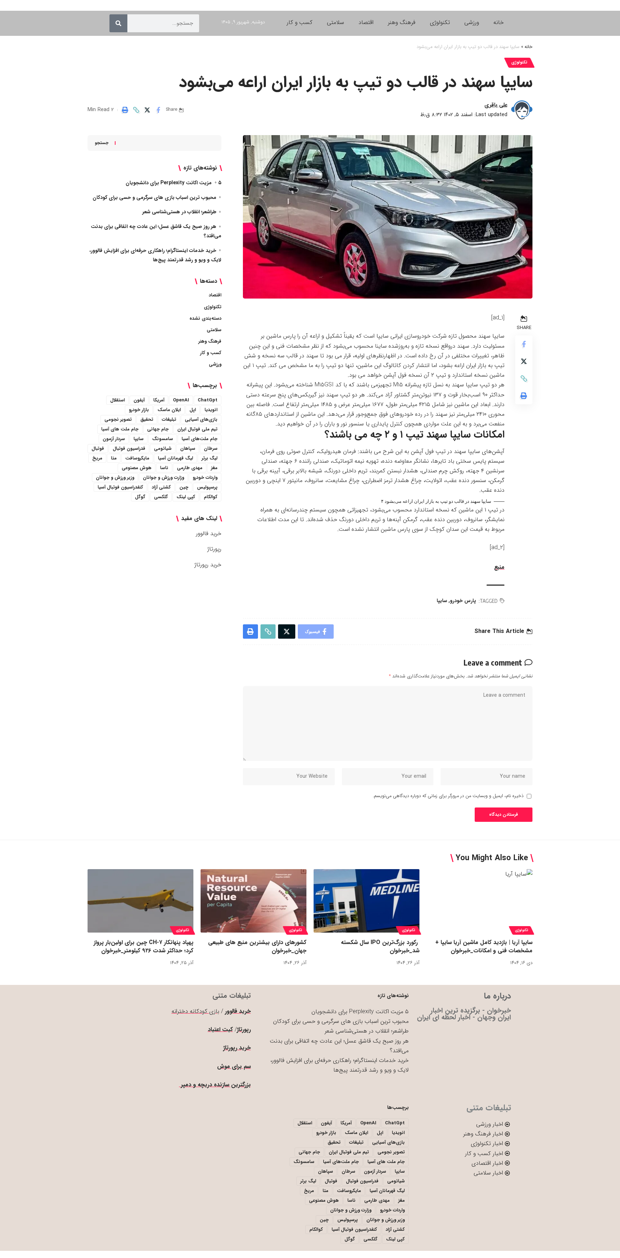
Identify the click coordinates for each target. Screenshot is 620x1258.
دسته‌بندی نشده (205, 318)
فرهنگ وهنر (209, 341)
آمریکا (158, 400)
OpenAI (181, 400)
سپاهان (187, 448)
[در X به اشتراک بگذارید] (147, 110)
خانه (528, 47)
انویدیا (211, 410)
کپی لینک (186, 497)
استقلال (117, 400)
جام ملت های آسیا (119, 429)
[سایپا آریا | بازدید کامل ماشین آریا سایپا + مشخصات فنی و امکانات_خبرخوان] (479, 901)
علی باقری (495, 105)
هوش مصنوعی (136, 468)
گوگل (140, 497)
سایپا (442, 601)
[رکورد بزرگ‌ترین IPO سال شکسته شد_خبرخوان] (366, 901)
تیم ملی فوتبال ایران (197, 429)
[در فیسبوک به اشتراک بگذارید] (158, 110)
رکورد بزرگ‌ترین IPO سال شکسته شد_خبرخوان (380, 946)
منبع (499, 567)
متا (114, 458)
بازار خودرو (139, 410)
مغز (214, 468)
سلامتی (214, 330)
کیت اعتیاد (220, 1029)
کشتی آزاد (161, 487)
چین (183, 487)
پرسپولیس (207, 487)
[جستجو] (118, 23)
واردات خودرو (205, 477)
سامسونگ (162, 439)
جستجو (101, 142)
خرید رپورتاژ (207, 564)
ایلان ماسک (169, 410)
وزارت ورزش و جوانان (163, 477)
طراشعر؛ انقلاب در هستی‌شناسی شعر (179, 212)
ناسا (164, 468)
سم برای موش (234, 1066)
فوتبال (97, 448)
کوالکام (210, 497)
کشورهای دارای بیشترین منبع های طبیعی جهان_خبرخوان (257, 946)
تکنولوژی (519, 62)
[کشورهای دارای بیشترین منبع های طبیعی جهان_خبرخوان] (253, 901)
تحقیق (146, 419)
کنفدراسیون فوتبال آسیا (120, 487)
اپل (192, 410)
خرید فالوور (208, 533)
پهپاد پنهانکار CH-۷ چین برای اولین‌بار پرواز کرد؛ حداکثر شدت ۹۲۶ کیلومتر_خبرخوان (143, 946)
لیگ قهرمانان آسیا (175, 458)
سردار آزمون (114, 439)
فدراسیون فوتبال (129, 448)
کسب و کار (210, 353)
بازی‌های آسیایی (201, 419)
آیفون (139, 400)
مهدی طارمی (189, 468)
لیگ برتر (209, 458)
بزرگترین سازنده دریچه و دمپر (215, 1084)
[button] (136, 110)
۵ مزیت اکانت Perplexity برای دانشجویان (173, 183)
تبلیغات (169, 419)
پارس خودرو (463, 601)
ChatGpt (207, 400)
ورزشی (215, 364)
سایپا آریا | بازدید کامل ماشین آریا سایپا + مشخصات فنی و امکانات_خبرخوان (483, 946)
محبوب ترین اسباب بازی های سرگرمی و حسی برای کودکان (154, 197)
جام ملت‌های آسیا (199, 439)
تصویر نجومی (118, 419)
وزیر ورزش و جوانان (115, 477)
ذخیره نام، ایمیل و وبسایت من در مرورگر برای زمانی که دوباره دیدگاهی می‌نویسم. (448, 796)
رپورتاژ (214, 548)
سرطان (210, 448)
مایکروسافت (137, 458)
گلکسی (161, 497)
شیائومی (163, 448)
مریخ (97, 458)
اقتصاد (215, 295)
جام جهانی (158, 429)
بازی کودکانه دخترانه (195, 1011)
